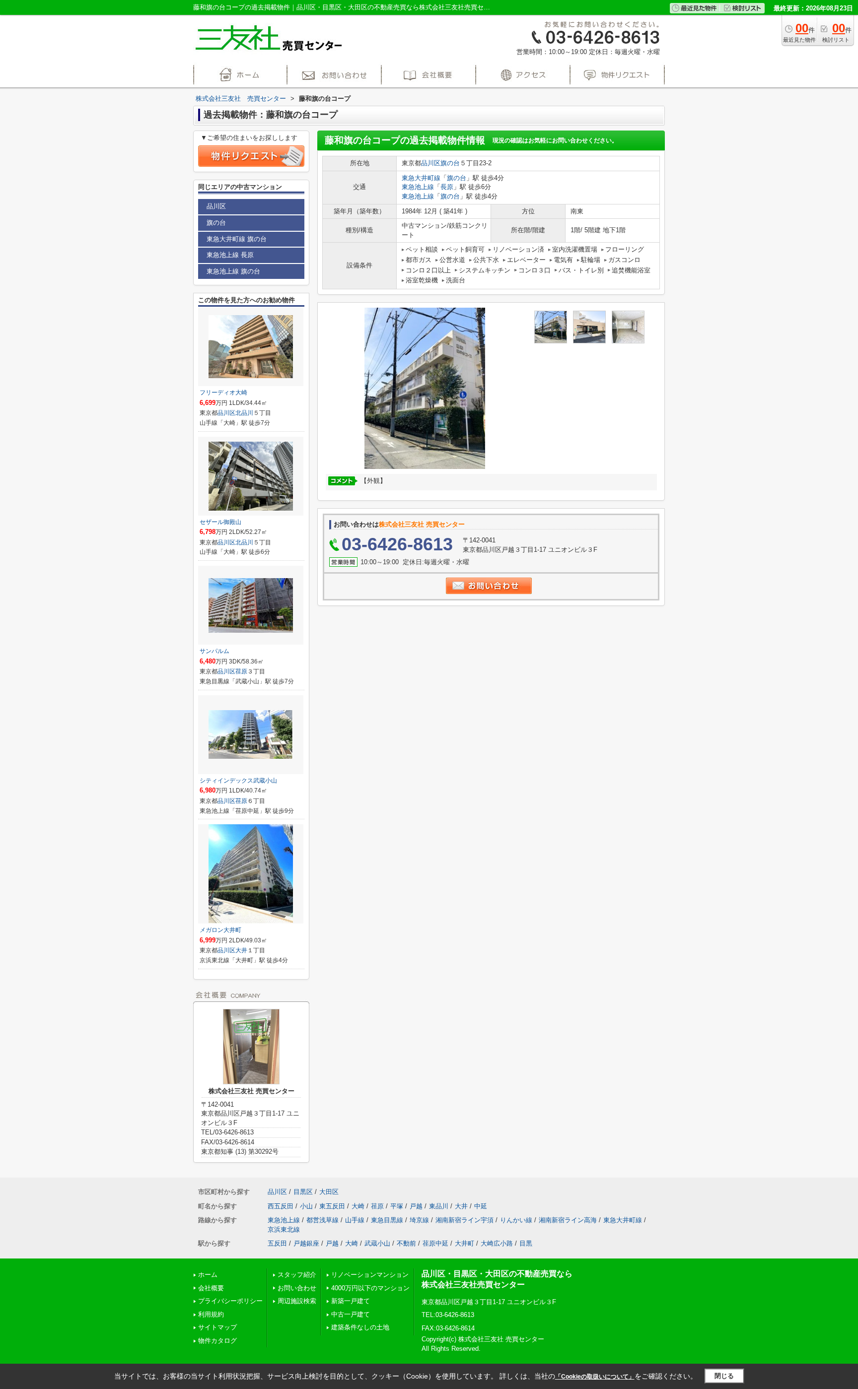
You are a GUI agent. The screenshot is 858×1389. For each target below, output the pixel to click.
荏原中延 (435, 1243)
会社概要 (211, 1288)
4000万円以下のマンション (370, 1288)
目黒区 (303, 1191)
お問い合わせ (297, 1288)
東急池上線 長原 (230, 255)
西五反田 (280, 1206)
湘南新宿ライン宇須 (464, 1220)
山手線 (354, 1220)
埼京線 (419, 1220)
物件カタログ (217, 1340)
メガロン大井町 (220, 929)
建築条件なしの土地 (360, 1327)
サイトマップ (217, 1327)
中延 (480, 1206)
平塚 (396, 1206)
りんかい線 (516, 1220)
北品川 (244, 412)
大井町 (464, 1243)
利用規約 (211, 1314)
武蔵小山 (377, 1243)
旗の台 (450, 163)
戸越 (416, 1206)
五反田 (277, 1243)
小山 (306, 1206)
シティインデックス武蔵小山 (238, 780)
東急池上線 (418, 187)
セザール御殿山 (220, 522)
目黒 (525, 1243)
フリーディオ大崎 (223, 392)
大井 (241, 950)
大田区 (329, 1191)
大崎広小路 (497, 1243)
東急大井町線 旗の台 (237, 239)
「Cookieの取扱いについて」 (595, 1376)
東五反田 (332, 1206)
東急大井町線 (421, 178)
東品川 (438, 1206)
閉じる (724, 1376)
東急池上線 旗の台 (233, 271)
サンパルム (214, 651)
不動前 (406, 1243)
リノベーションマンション (370, 1274)
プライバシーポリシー (230, 1301)
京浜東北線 (284, 1229)
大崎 (358, 1206)
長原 (446, 187)
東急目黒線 (387, 1220)
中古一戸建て (350, 1314)
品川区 (430, 163)
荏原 (241, 671)
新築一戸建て (350, 1301)
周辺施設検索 (297, 1301)
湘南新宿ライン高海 (568, 1220)
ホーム (207, 1274)
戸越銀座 (306, 1243)
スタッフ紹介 (297, 1274)
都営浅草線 (322, 1220)
